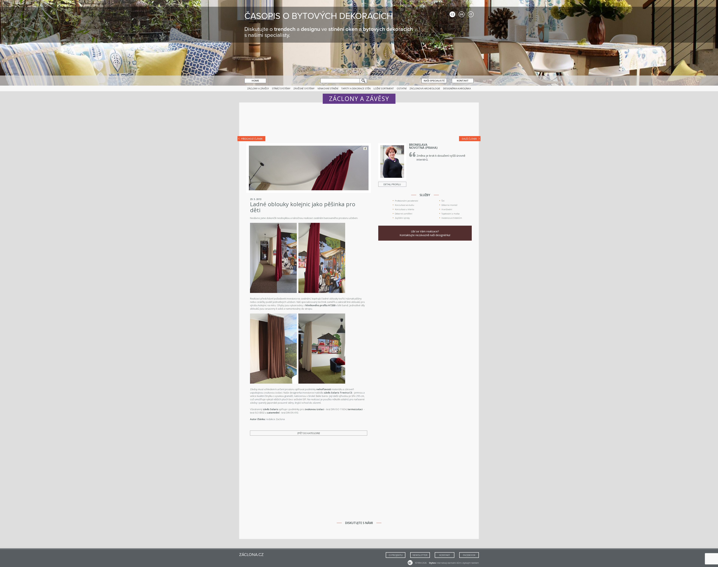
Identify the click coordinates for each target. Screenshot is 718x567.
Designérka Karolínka (457, 88)
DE (461, 14)
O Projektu (396, 555)
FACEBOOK (469, 555)
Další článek (469, 138)
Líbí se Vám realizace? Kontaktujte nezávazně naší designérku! (425, 233)
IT (470, 14)
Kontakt (463, 80)
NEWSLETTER (420, 555)
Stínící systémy (281, 88)
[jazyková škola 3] (321, 292)
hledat (363, 80)
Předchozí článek (252, 138)
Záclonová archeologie (424, 88)
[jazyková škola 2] (273, 292)
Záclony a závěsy (258, 88)
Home (255, 80)
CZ (452, 14)
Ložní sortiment (384, 88)
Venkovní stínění (327, 88)
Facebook (365, 148)
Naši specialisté (434, 80)
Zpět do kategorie (308, 433)
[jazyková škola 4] (273, 382)
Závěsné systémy (303, 88)
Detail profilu (392, 184)
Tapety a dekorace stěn (356, 88)
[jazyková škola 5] (321, 382)
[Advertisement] (359, 121)
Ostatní (401, 88)
